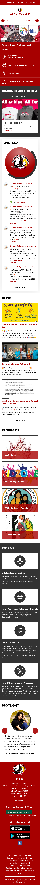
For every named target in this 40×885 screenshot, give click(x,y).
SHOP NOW (7, 131)
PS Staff (20, 3)
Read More (21, 202)
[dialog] (20, 447)
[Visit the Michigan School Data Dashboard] (33, 30)
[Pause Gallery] (36, 39)
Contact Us (10, 3)
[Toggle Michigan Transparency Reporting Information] (17, 26)
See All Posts (20, 287)
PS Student (30, 3)
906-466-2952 (21, 793)
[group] (20, 732)
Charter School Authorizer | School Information (19, 815)
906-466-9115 (21, 796)
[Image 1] (2, 39)
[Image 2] (5, 39)
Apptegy (24, 882)
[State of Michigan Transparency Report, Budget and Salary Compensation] (23, 30)
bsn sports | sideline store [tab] (20, 97)
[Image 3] (8, 39)
